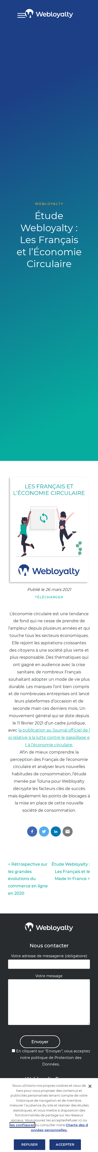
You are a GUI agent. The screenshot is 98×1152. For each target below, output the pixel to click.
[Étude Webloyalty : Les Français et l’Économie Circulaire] (49, 529)
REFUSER (29, 1144)
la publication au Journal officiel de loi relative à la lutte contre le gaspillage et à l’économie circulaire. (49, 737)
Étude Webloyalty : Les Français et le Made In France (71, 871)
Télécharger (49, 597)
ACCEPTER (65, 1144)
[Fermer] (89, 1086)
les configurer (22, 1125)
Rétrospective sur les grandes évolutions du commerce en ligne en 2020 (28, 879)
